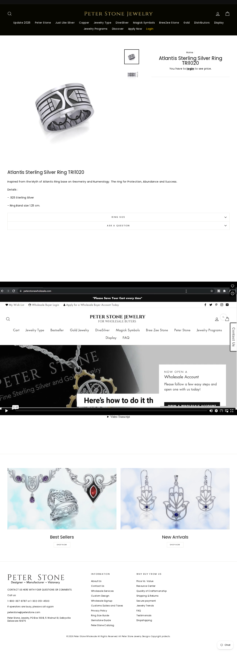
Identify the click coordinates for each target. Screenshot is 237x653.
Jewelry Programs (96, 29)
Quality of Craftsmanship (151, 591)
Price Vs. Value (144, 581)
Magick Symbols (144, 22)
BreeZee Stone (169, 22)
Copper (84, 22)
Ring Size (118, 217)
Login (149, 29)
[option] (64, 106)
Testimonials (144, 615)
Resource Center (146, 586)
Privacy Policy (99, 610)
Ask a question (118, 225)
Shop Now (62, 545)
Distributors (202, 22)
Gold (186, 22)
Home (189, 52)
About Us (96, 581)
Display (219, 22)
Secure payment (146, 600)
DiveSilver (122, 22)
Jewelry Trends (145, 605)
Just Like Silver (65, 22)
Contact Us (97, 586)
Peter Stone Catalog (102, 625)
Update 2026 (22, 22)
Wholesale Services (102, 591)
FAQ (138, 610)
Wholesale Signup (101, 600)
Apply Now (135, 29)
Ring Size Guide (100, 615)
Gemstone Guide (101, 620)
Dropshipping (144, 620)
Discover (118, 29)
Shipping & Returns (147, 595)
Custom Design (100, 595)
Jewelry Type (102, 22)
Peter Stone (43, 22)
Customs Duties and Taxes (107, 605)
